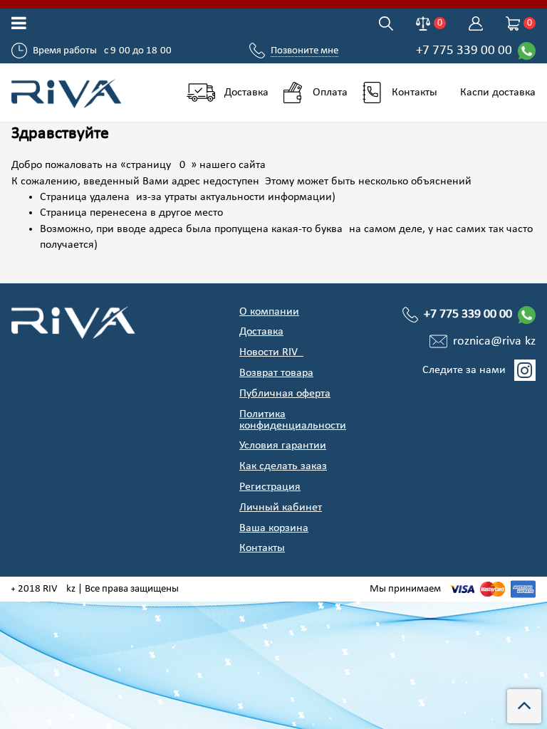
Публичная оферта (284, 393)
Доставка (261, 331)
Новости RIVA (271, 352)
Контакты (262, 548)
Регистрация (270, 487)
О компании (269, 312)
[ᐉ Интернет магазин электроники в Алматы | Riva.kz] (68, 92)
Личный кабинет (280, 507)
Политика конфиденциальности (292, 420)
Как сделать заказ (283, 466)
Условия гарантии (282, 445)
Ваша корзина (273, 528)
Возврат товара (276, 373)
